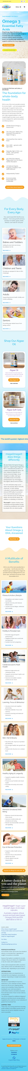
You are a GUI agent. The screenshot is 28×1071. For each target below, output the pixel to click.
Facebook (14, 1052)
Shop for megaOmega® (8, 936)
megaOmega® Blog (14, 1060)
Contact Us (4, 942)
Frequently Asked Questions (9, 934)
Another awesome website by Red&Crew (12, 1068)
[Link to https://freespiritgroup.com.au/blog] (14, 1058)
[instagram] (22, 1)
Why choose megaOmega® (9, 929)
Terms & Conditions (14, 1067)
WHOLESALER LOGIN (7, 1)
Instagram (14, 1054)
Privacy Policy (5, 1067)
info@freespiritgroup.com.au (9, 944)
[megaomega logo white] (6, 5)
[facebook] (24, 1)
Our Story (4, 939)
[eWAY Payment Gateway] (14, 1018)
